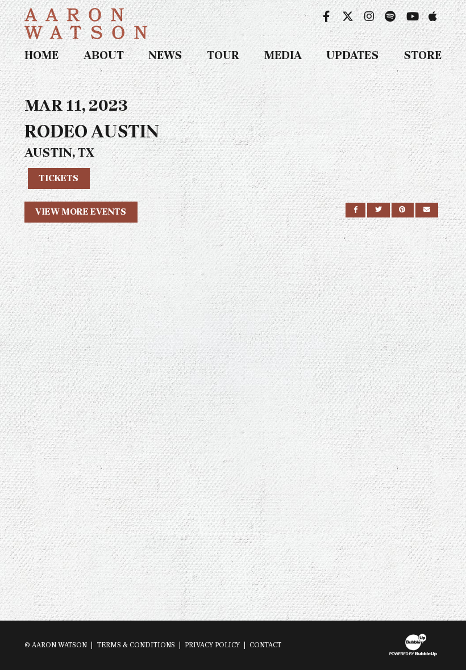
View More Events (80, 211)
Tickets (58, 178)
